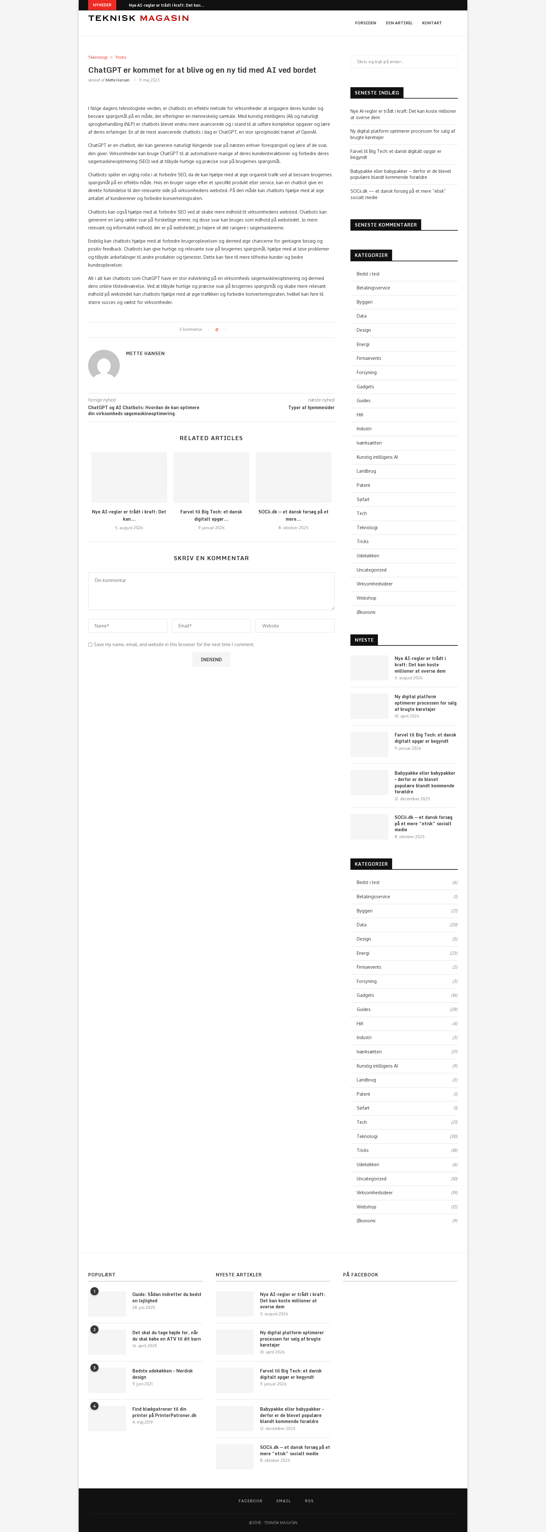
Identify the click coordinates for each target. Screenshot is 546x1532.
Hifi (360, 414)
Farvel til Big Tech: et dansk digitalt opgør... (211, 515)
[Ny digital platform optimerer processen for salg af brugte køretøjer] (369, 706)
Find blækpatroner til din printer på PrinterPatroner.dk (164, 1412)
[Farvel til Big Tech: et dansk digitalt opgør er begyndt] (211, 477)
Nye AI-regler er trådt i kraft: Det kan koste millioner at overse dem (420, 664)
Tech (362, 513)
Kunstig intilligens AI (377, 457)
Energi (363, 344)
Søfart (363, 499)
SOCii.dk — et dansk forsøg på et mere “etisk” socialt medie (423, 823)
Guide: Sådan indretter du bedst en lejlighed (167, 1297)
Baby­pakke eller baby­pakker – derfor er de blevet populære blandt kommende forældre (425, 782)
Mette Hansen (118, 80)
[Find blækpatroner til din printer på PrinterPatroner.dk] (107, 1418)
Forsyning (367, 372)
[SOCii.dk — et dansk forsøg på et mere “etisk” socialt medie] (293, 477)
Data (362, 315)
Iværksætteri (369, 442)
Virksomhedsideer (375, 583)
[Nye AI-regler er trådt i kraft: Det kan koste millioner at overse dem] (129, 477)
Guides (364, 400)
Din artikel (399, 23)
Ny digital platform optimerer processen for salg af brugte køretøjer (426, 702)
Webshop (366, 598)
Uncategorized (371, 569)
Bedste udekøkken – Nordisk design (162, 1374)
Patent (363, 485)
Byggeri (365, 302)
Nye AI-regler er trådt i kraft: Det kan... (166, 5)
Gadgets (365, 386)
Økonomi (366, 612)
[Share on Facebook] (233, 330)
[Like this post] (223, 330)
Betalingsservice (373, 287)
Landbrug (366, 471)
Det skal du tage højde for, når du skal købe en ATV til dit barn (166, 1335)
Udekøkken (368, 555)
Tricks (120, 57)
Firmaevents (369, 358)
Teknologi (97, 57)
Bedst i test (368, 273)
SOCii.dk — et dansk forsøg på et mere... (293, 515)
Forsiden (365, 23)
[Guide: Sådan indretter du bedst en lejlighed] (107, 1304)
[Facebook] (448, 5)
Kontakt (432, 23)
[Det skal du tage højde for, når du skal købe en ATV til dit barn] (107, 1342)
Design (364, 330)
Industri (364, 428)
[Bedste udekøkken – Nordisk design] (107, 1380)
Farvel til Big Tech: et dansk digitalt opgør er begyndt (425, 738)
